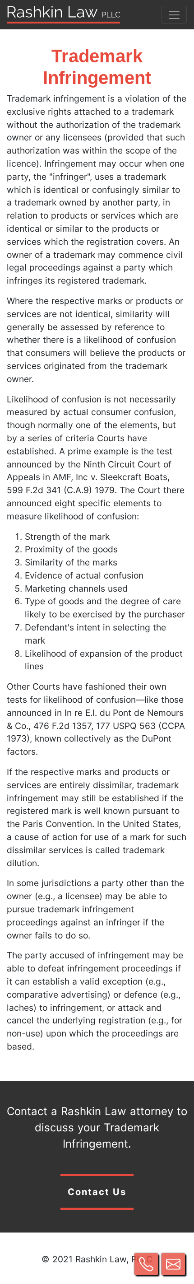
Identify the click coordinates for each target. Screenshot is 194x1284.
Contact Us (97, 1191)
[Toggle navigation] (174, 15)
